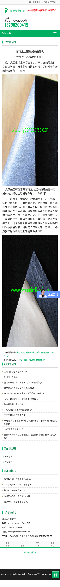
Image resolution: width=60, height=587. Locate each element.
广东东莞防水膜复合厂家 (14, 415)
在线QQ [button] (55, 574)
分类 (37, 546)
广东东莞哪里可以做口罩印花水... (18, 484)
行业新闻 (8, 462)
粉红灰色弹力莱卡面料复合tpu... (18, 502)
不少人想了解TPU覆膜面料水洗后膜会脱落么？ (24, 393)
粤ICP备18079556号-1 (50, 574)
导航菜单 (6, 33)
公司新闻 (8, 456)
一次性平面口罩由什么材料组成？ (31, 360)
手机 (22, 546)
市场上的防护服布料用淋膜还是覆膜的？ (21, 399)
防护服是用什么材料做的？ (15, 404)
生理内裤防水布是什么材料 (15, 372)
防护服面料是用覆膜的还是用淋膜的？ (20, 388)
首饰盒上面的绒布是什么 (14, 490)
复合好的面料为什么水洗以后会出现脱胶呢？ (23, 382)
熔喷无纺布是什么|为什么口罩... (18, 496)
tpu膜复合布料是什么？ (14, 429)
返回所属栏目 (30, 552)
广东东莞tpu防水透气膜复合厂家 (18, 410)
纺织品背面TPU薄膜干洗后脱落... (18, 479)
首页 (7, 546)
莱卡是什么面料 (11, 377)
